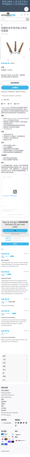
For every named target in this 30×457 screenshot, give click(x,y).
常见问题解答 (5, 390)
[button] (5, 63)
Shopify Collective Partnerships (9, 413)
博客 (2, 399)
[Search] (27, 19)
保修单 (3, 404)
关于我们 (3, 408)
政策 (2, 406)
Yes (15, 230)
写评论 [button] (15, 244)
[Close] (27, 222)
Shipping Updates (6, 393)
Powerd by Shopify (5, 451)
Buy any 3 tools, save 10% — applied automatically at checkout (13, 76)
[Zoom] (24, 56)
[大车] (24, 14)
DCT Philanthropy (6, 415)
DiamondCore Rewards (7, 395)
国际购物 (3, 402)
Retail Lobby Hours (6, 397)
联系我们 (3, 410)
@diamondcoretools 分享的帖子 (15, 214)
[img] (5, 254)
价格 (2, 67)
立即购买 (15, 87)
